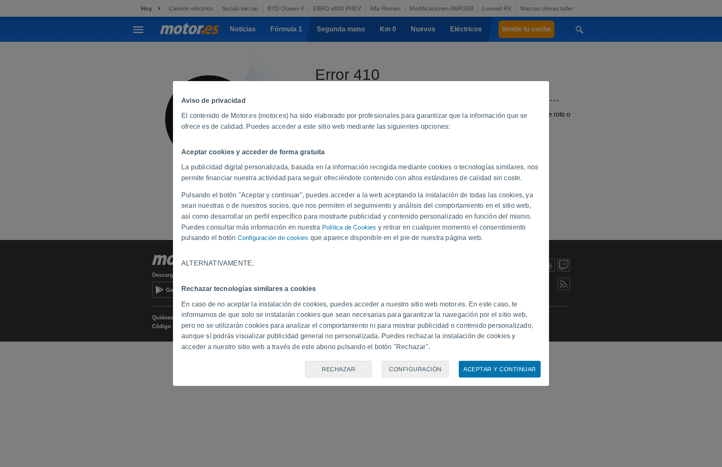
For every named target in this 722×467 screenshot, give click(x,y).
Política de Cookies (349, 227)
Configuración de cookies (273, 237)
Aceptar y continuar (499, 369)
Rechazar (338, 369)
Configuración (415, 369)
